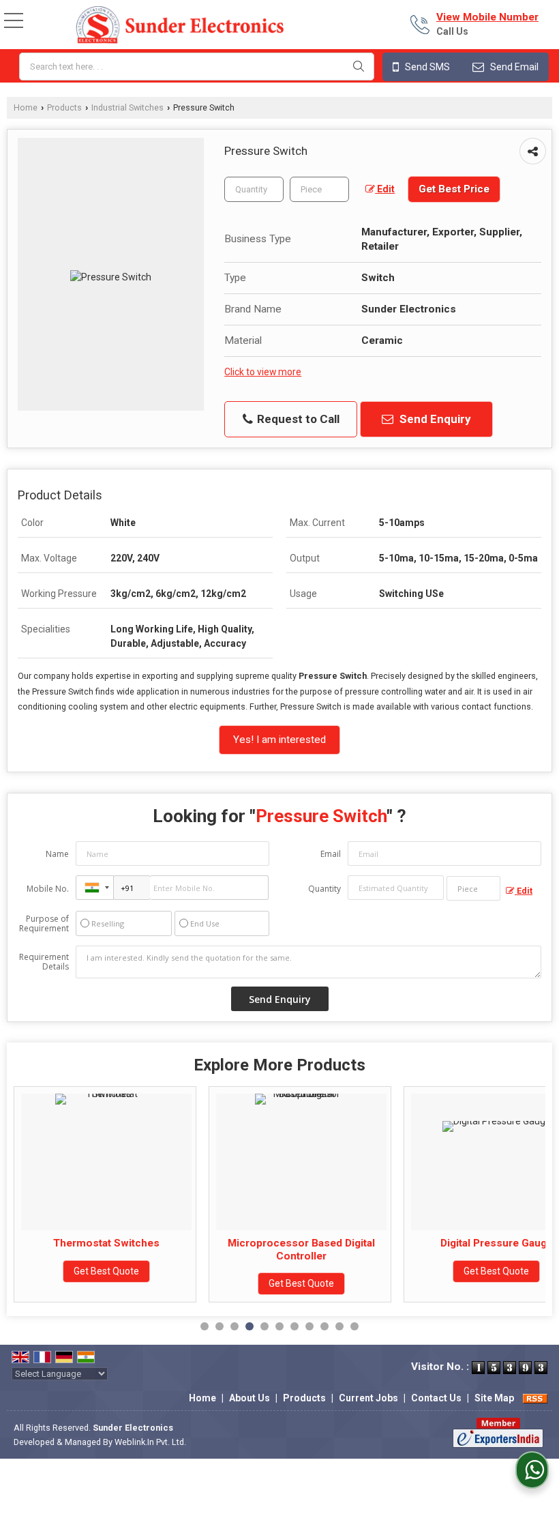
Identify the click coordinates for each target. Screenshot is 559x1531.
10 (339, 1326)
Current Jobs (368, 1398)
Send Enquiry (434, 419)
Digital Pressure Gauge (384, 1243)
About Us (249, 1398)
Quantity (324, 888)
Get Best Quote (189, 1283)
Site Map (494, 1398)
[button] (487, 17)
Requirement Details (44, 962)
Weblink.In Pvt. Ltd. (150, 1442)
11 (354, 1326)
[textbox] (196, 67)
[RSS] (535, 1398)
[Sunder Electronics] (180, 26)
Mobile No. (48, 888)
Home (25, 107)
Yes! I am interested (279, 739)
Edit (385, 189)
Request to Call (296, 419)
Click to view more (262, 371)
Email (330, 854)
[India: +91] (95, 887)
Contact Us (436, 1398)
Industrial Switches (127, 107)
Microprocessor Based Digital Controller (188, 1249)
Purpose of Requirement (44, 923)
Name (57, 854)
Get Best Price (454, 189)
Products (64, 107)
